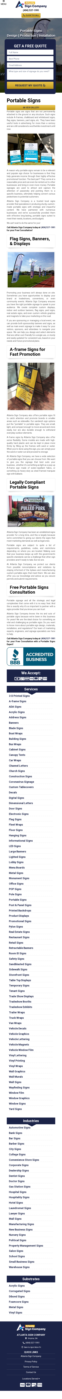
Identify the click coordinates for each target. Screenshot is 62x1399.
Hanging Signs (17, 835)
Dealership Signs (19, 1170)
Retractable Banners (21, 947)
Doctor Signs (17, 1181)
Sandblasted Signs (20, 964)
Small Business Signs (21, 1261)
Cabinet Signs (17, 749)
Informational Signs (21, 840)
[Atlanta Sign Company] (31, 1327)
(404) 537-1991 (31, 10)
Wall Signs (15, 1082)
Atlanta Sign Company (31, 1356)
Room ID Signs (17, 953)
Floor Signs (16, 830)
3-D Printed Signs (19, 695)
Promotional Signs (20, 921)
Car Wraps (15, 760)
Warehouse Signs (19, 1267)
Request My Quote (29, 85)
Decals (13, 792)
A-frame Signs (17, 701)
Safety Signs (16, 958)
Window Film (16, 1092)
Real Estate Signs (19, 931)
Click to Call (32, 15)
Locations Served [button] (30, 1379)
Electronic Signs (19, 813)
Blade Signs (16, 728)
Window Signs (17, 1103)
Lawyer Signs (17, 1213)
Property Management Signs (26, 1245)
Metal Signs (16, 873)
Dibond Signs (17, 1296)
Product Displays (19, 915)
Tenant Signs (17, 990)
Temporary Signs (19, 985)
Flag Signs (15, 819)
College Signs (17, 1154)
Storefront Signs (19, 974)
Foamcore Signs (19, 1301)
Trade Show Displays (21, 996)
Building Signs (17, 738)
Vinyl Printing (17, 1060)
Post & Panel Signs (20, 905)
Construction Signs (20, 776)
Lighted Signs (17, 856)
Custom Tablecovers (21, 787)
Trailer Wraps (17, 1012)
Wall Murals (16, 1076)
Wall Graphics (17, 1071)
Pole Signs (15, 894)
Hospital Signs (17, 1192)
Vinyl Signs (15, 1312)
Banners (14, 722)
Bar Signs (14, 1138)
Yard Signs (15, 1109)
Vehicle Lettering (19, 1039)
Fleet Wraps (16, 824)
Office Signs (16, 883)
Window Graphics (19, 1098)
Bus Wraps (15, 744)
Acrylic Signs (17, 712)
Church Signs (17, 770)
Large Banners (17, 851)
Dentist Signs (17, 1175)
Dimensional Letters (21, 803)
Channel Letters (18, 765)
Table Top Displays (20, 980)
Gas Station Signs (19, 1186)
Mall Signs (15, 1218)
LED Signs (15, 846)
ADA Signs (15, 706)
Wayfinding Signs (19, 1087)
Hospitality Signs (19, 1197)
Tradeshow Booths (20, 1001)
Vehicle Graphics (19, 1033)
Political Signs (17, 1240)
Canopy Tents (17, 754)
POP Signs (15, 889)
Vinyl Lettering (18, 1055)
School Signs (17, 1256)
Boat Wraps (15, 733)
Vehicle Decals (17, 1028)
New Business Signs (21, 1229)
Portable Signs (18, 899)
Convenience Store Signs (24, 1159)
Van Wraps (15, 1023)
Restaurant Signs (19, 937)
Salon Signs (16, 1250)
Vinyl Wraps (16, 1066)
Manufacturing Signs (21, 1224)
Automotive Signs (19, 1127)
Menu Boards (17, 867)
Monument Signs (19, 878)
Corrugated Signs (19, 1291)
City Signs (15, 1149)
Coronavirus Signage (21, 781)
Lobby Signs (16, 862)
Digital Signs (16, 797)
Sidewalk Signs (18, 969)
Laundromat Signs (20, 1208)
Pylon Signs (16, 926)
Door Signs (15, 808)
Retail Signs (16, 942)
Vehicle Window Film (21, 1049)
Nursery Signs (17, 1234)
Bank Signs (15, 1132)
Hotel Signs (16, 1202)
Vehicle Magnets (19, 1044)
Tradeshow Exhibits (20, 1007)
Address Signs (17, 717)
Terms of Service (31, 1367)
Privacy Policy (31, 1361)
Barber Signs (16, 1143)
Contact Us (31, 1372)
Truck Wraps (16, 1017)
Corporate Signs (19, 1165)
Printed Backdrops (20, 910)
